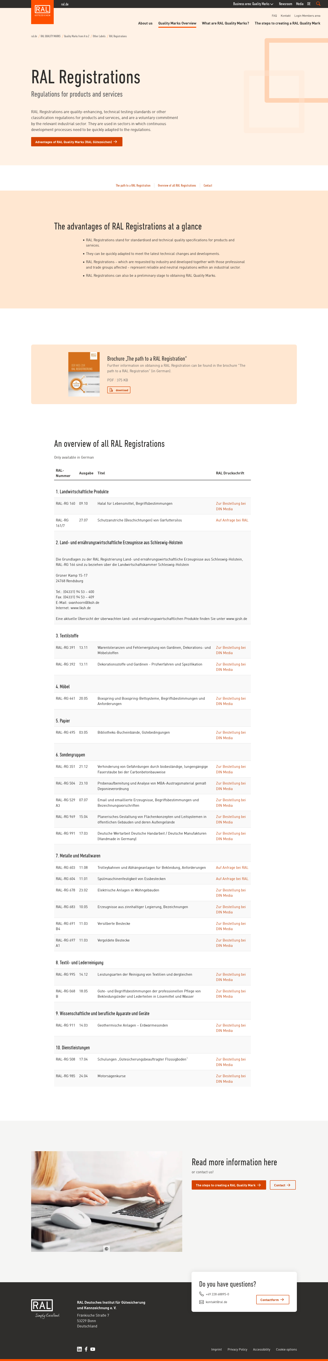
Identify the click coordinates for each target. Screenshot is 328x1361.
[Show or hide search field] (318, 4)
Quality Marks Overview (177, 22)
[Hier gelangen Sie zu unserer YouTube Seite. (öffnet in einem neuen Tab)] (92, 1349)
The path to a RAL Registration (133, 185)
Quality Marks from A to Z (76, 36)
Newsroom (285, 4)
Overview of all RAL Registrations (177, 185)
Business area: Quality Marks (251, 4)
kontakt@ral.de (216, 1301)
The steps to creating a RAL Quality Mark (287, 22)
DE (309, 4)
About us (145, 22)
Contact (208, 185)
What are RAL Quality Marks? (225, 22)
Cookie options (286, 1349)
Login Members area (307, 15)
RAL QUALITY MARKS (51, 36)
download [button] (122, 390)
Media (300, 4)
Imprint (216, 1349)
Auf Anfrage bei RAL (232, 519)
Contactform (269, 1299)
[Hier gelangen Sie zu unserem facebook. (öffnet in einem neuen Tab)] (86, 1349)
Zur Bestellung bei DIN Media (231, 506)
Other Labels (99, 36)
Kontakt (286, 15)
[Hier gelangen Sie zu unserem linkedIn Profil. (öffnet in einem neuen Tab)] (79, 1349)
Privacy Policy (237, 1349)
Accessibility (261, 1349)
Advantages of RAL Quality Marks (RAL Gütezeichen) (73, 141)
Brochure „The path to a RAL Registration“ (147, 358)
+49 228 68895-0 (217, 1294)
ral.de (65, 4)
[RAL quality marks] (42, 12)
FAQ (274, 15)
